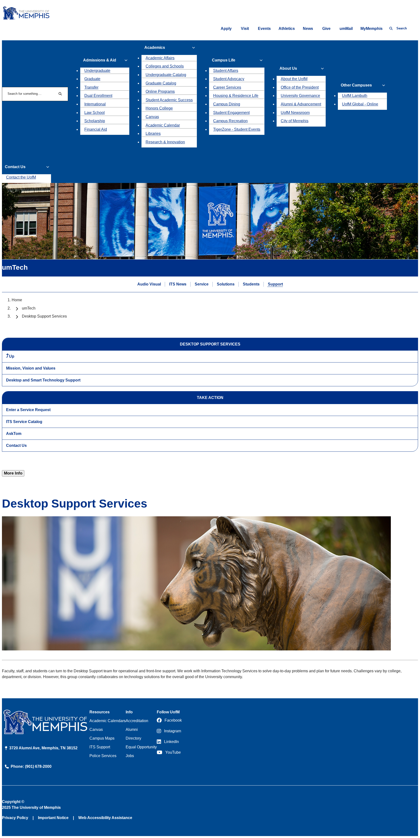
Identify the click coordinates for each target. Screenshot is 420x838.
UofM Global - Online (360, 104)
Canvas (152, 117)
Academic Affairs (160, 58)
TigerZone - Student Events (236, 129)
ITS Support (99, 747)
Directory (133, 738)
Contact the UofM (21, 177)
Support (275, 284)
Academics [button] (154, 47)
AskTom (13, 434)
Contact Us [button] (15, 167)
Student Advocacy (228, 79)
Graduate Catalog (161, 83)
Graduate (92, 79)
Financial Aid (95, 129)
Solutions (226, 284)
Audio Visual (149, 284)
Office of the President (300, 87)
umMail (346, 28)
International (95, 104)
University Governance (300, 96)
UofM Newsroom (295, 113)
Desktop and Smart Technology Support (43, 380)
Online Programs (160, 91)
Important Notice (53, 818)
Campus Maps (101, 738)
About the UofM (294, 79)
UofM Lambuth (354, 96)
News (308, 28)
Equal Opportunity (141, 747)
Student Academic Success (169, 100)
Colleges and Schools (165, 66)
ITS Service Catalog (24, 422)
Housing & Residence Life (235, 96)
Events (264, 28)
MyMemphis (371, 28)
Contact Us (16, 445)
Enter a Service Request (28, 410)
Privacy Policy (15, 818)
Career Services (227, 87)
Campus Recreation (230, 121)
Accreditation (137, 721)
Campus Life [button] (223, 60)
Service (202, 284)
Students (251, 284)
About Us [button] (288, 68)
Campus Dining (226, 104)
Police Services (102, 756)
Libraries (153, 133)
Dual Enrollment (98, 96)
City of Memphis (294, 121)
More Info (13, 473)
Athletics (287, 28)
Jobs (130, 756)
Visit (245, 28)
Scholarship (94, 121)
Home (17, 300)
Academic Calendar (163, 125)
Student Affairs (225, 71)
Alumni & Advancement (301, 104)
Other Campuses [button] (356, 85)
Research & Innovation (165, 142)
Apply (226, 28)
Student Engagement (231, 113)
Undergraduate (97, 71)
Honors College (159, 108)
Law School (94, 113)
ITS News (177, 284)
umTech (28, 308)
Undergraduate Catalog (166, 75)
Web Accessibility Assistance (105, 818)
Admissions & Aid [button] (99, 60)
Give (326, 28)
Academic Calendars (107, 721)
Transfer (91, 87)
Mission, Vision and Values (30, 368)
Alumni (132, 729)
